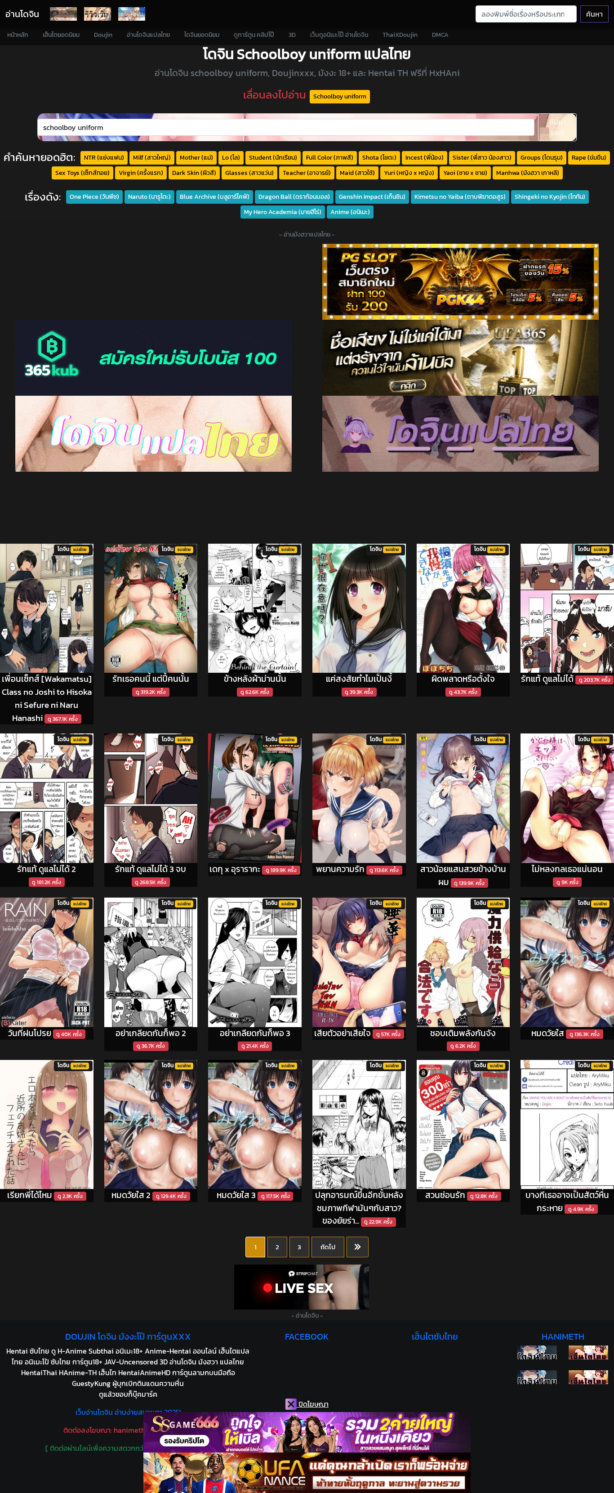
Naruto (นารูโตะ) (149, 196)
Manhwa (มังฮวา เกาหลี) (527, 173)
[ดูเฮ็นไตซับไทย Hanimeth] (588, 1352)
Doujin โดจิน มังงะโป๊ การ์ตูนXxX (128, 1336)
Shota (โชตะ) (379, 157)
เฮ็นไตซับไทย (435, 1336)
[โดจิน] (63, 14)
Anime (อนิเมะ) (350, 212)
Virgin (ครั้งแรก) (141, 173)
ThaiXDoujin (400, 35)
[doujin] (153, 434)
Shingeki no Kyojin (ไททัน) (550, 196)
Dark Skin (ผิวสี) (194, 173)
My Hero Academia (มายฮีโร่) (282, 212)
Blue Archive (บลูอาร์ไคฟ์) (214, 196)
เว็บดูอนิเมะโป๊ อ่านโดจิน (339, 35)
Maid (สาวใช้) (357, 173)
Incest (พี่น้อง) (424, 157)
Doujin (103, 35)
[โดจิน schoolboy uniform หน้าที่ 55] (358, 1247)
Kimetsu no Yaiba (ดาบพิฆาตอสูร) (460, 196)
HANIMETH (563, 1336)
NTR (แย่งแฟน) (104, 157)
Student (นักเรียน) (273, 157)
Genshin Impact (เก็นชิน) (372, 196)
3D (292, 35)
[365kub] (153, 358)
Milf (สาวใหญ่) (152, 157)
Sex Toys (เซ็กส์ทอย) (82, 173)
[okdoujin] (537, 1352)
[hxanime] (588, 1377)
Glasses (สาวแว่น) (249, 173)
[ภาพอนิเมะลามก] (132, 14)
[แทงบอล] (460, 358)
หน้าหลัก (17, 35)
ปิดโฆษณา (313, 1404)
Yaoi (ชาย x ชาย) (465, 173)
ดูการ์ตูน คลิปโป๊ (254, 35)
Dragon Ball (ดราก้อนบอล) (294, 196)
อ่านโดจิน (22, 14)
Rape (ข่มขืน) (589, 157)
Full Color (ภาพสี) (329, 157)
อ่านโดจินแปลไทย (148, 35)
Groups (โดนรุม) (542, 157)
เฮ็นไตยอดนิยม (61, 35)
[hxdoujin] (537, 1377)
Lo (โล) (231, 157)
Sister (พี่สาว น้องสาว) (482, 157)
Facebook (307, 1336)
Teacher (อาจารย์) (307, 173)
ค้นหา (594, 14)
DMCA (440, 35)
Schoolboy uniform (339, 96)
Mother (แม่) (196, 157)
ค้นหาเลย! (557, 127)
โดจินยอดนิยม (201, 35)
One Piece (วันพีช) (94, 196)
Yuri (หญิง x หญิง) (409, 173)
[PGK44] (460, 282)
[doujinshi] (97, 14)
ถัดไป (328, 1247)
